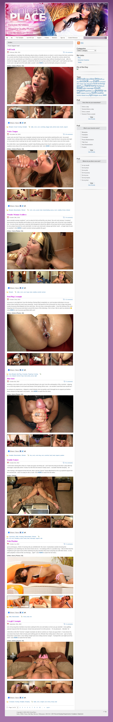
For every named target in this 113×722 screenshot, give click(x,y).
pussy (52, 210)
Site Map (30, 714)
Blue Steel (10, 379)
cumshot (46, 455)
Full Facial (11, 49)
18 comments (69, 52)
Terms (25, 714)
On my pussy (86, 173)
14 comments (69, 217)
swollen (79, 95)
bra (31, 455)
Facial (15, 127)
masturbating (46, 210)
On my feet (85, 180)
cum (38, 127)
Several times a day (88, 109)
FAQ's (22, 714)
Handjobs (85, 134)
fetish (91, 84)
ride (41, 538)
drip (88, 84)
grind (82, 86)
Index (18, 714)
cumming (42, 127)
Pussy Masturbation (88, 139)
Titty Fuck (85, 142)
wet (104, 95)
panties (62, 455)
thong (87, 95)
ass (7, 375)
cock (35, 127)
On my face (85, 168)
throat (63, 210)
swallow (60, 210)
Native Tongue (12, 131)
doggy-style (49, 127)
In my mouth (85, 165)
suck (55, 210)
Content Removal (72, 37)
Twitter (80, 62)
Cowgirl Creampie (14, 621)
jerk (103, 86)
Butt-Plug (19, 374)
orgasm (66, 127)
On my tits (85, 170)
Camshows (12, 536)
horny (24, 616)
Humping (21, 536)
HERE (41, 63)
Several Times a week (88, 114)
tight (36, 375)
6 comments (69, 624)
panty (28, 375)
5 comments (69, 381)
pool (93, 91)
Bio (12, 37)
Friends (47, 37)
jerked (54, 127)
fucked (18, 375)
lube (84, 88)
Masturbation (17, 210)
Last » (48, 707)
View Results (91, 119)
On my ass (85, 175)
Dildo (17, 536)
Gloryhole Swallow (83, 60)
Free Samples (19, 37)
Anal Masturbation (87, 144)
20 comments (69, 134)
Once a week (86, 111)
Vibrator (23, 210)
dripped (14, 375)
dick (78, 84)
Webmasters (42, 714)
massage (32, 538)
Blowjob (11, 127)
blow (92, 79)
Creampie (24, 374)
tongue (95, 95)
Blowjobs (85, 132)
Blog (79, 57)
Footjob (84, 147)
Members (54, 37)
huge (27, 292)
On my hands (86, 177)
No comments (69, 462)
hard (51, 455)
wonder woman (41, 292)
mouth (61, 127)
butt (100, 79)
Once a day (85, 106)
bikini (88, 79)
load (58, 127)
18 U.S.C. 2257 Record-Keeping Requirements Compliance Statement (64, 714)
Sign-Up (62, 37)
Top (105, 711)
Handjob (25, 127)
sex (31, 616)
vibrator (68, 210)
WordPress (10, 713)
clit (10, 538)
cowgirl (42, 701)
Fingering (30, 374)
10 (39, 707)
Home (7, 37)
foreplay (17, 538)
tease (84, 95)
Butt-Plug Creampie (14, 297)
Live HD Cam (30, 37)
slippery (83, 93)
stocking (88, 93)
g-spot (37, 210)
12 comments (69, 299)
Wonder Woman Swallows (16, 215)
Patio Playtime (12, 541)
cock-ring (38, 455)
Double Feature (13, 460)
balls (32, 127)
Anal (10, 374)
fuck (95, 83)
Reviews (36, 714)
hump (25, 538)
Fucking (20, 127)
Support (39, 37)
